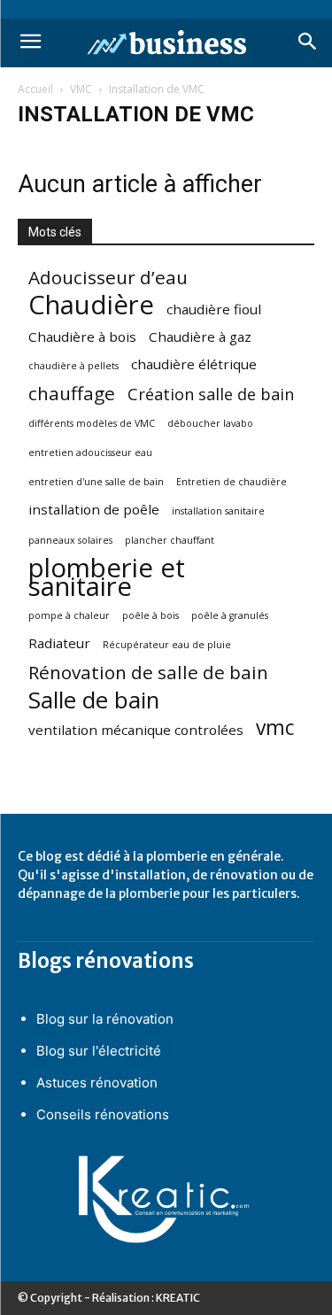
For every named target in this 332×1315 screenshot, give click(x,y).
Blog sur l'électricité (98, 1050)
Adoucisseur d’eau (108, 277)
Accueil (35, 89)
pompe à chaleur (69, 615)
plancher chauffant (169, 540)
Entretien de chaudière (231, 482)
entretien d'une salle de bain (96, 482)
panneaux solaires (70, 540)
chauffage (71, 393)
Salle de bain (93, 700)
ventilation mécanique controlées (135, 730)
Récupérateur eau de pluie (167, 644)
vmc (275, 727)
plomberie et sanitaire (106, 577)
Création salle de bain (210, 394)
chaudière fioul (213, 309)
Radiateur (59, 643)
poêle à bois (150, 615)
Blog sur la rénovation (105, 1018)
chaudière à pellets (73, 366)
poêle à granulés (229, 615)
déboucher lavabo (210, 423)
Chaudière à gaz (200, 336)
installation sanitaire (218, 511)
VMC (81, 89)
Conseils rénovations (102, 1114)
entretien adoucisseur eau (90, 452)
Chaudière (91, 305)
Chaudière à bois (82, 336)
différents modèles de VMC (91, 423)
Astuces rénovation (97, 1082)
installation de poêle (93, 509)
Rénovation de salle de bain (148, 672)
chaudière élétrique (194, 364)
